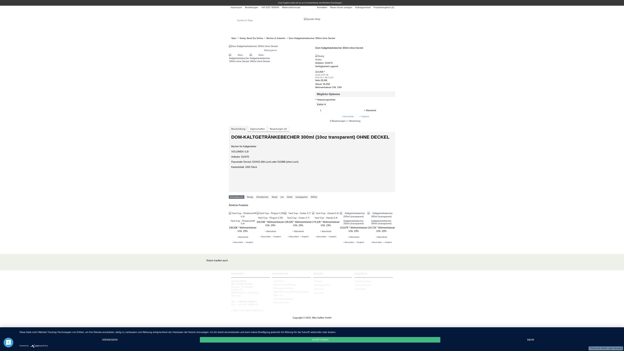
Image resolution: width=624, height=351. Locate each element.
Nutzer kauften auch (217, 260)
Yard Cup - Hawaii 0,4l (325, 217)
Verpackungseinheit (326, 99)
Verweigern (110, 339)
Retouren (319, 289)
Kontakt (318, 281)
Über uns (278, 295)
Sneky (318, 59)
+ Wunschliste (347, 116)
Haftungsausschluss (283, 288)
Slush (274, 197)
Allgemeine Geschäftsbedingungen (291, 291)
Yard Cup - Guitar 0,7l (298, 217)
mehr (530, 339)
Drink (289, 197)
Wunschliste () (363, 285)
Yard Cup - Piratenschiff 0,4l (242, 222)
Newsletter (360, 289)
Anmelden (319, 293)
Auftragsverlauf (322, 285)
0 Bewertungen (337, 121)
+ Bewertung (353, 121)
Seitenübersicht (281, 302)
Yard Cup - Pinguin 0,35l (270, 217)
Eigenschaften (257, 129)
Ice (282, 197)
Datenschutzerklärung (284, 284)
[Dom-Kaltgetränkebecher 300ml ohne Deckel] (270, 46)
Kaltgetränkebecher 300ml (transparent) (381, 222)
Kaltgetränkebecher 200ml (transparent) (353, 222)
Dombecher (262, 197)
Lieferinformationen (283, 299)
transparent (301, 197)
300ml (314, 197)
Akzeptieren (320, 339)
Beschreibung (238, 129)
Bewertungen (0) (278, 129)
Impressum (279, 281)
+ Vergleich (364, 116)
